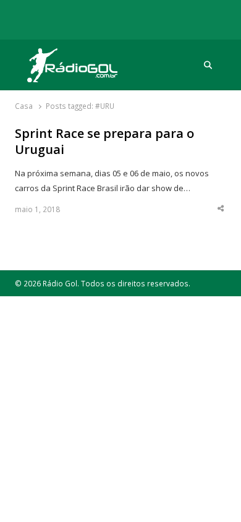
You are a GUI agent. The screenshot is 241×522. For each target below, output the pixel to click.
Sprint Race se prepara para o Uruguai (104, 142)
